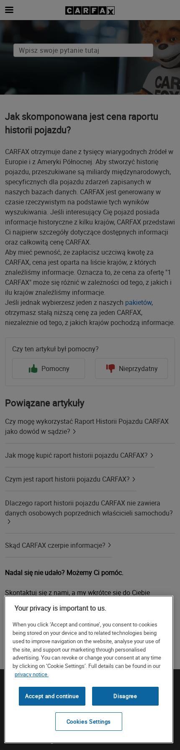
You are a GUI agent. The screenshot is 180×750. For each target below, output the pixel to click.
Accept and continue (52, 696)
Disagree (125, 696)
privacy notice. (32, 674)
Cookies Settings (89, 721)
